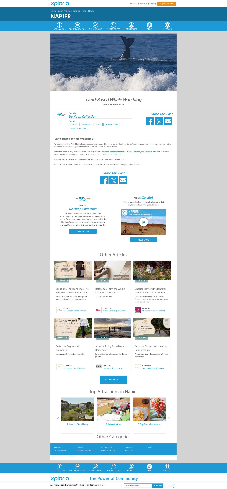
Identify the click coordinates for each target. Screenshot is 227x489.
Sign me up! (112, 263)
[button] (112, 227)
